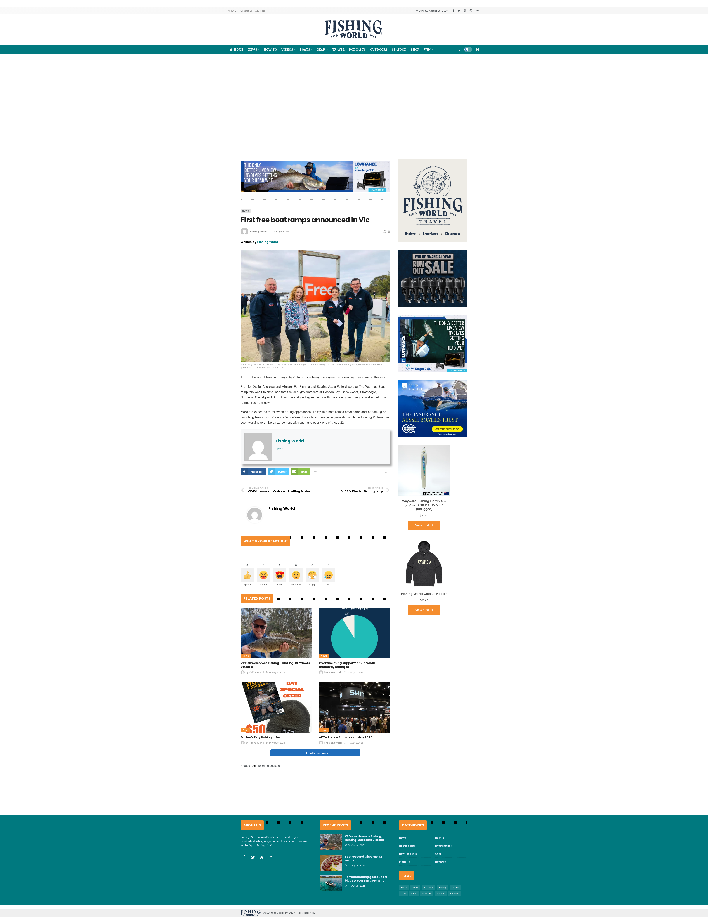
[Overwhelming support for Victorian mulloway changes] (354, 629)
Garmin (455, 883)
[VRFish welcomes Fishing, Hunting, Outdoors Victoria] (276, 629)
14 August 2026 (355, 668)
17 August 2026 (356, 861)
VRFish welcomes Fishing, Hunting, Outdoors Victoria (275, 661)
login (254, 762)
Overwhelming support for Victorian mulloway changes (347, 661)
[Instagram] (470, 10)
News (245, 206)
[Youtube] (465, 10)
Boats (404, 883)
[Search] (458, 49)
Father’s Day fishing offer (260, 733)
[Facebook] (453, 10)
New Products (408, 850)
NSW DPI (426, 889)
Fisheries (428, 883)
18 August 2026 (277, 668)
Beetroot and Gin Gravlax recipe (363, 854)
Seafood (441, 889)
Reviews (440, 857)
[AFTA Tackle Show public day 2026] (354, 703)
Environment (443, 842)
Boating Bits (407, 842)
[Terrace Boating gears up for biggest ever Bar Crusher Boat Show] (331, 879)
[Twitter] (459, 10)
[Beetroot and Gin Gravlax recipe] (331, 859)
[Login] (477, 49)
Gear (245, 726)
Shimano (454, 889)
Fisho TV (405, 857)
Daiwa (415, 883)
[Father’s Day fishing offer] (276, 703)
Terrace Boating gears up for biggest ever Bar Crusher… (366, 875)
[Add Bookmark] (386, 467)
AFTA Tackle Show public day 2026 (345, 733)
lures (414, 889)
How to (439, 834)
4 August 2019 (282, 227)
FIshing (443, 883)
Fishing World (258, 227)
